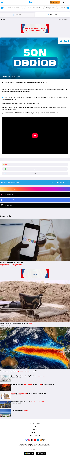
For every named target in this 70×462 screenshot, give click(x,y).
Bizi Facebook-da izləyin (10, 200)
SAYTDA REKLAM (35, 423)
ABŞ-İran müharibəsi (33, 8)
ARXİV (35, 429)
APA (3, 97)
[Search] (68, 2)
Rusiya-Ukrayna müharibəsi (12, 8)
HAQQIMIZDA (35, 432)
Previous (2, 8)
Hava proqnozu (50, 8)
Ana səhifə (61, 19)
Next (68, 8)
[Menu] (2, 2)
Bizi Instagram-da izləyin (10, 189)
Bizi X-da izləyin (8, 205)
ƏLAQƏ (35, 426)
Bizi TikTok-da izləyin (9, 194)
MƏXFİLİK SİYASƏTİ (35, 436)
